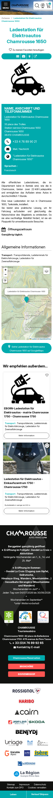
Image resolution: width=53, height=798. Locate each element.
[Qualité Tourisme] (43, 616)
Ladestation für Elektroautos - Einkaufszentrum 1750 (23, 483)
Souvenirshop (26, 674)
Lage (29, 56)
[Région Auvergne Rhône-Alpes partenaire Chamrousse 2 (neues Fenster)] (26, 774)
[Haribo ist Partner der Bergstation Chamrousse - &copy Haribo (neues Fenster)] (26, 701)
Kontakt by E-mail (28, 647)
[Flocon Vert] (8, 616)
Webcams (42, 5)
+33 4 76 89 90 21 (25, 141)
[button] (26, 300)
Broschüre (26, 666)
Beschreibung (17, 56)
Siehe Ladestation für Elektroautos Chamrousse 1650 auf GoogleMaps (27, 348)
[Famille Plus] (25, 616)
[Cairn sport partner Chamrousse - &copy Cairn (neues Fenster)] (26, 711)
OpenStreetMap (45, 339)
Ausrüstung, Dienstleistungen (23, 56)
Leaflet (34, 339)
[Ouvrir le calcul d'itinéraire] (5, 280)
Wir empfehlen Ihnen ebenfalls (35, 56)
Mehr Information (26, 435)
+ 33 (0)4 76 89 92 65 (28, 643)
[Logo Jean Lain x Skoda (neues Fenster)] (26, 722)
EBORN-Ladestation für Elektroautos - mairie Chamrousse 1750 (26, 412)
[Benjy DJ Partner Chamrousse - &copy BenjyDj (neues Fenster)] (26, 732)
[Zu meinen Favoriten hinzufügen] (47, 375)
